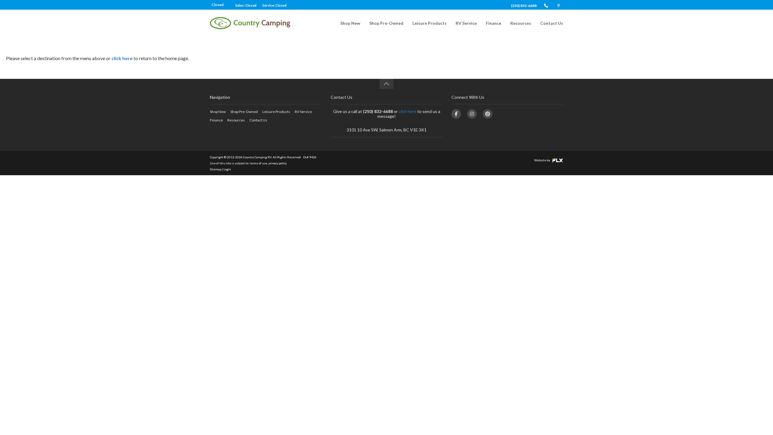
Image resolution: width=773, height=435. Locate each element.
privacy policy (277, 163)
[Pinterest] (487, 114)
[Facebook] (456, 114)
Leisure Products (429, 23)
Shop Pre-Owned (386, 23)
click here (122, 58)
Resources (520, 23)
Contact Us (551, 23)
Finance (493, 23)
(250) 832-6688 (524, 5)
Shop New (350, 23)
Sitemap (215, 169)
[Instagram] (472, 114)
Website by (542, 160)
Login (227, 169)
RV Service (466, 23)
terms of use (258, 163)
